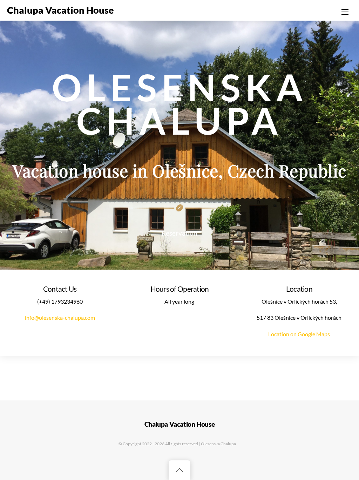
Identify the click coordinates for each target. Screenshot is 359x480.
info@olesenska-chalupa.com (60, 317)
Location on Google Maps (299, 334)
